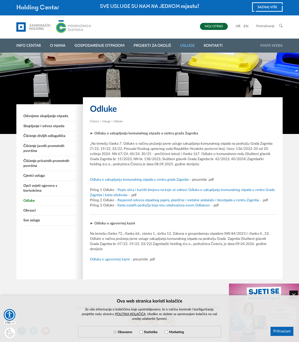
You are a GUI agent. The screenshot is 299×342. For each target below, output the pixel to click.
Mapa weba (271, 45)
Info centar (28, 45)
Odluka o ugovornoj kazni (110, 259)
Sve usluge (31, 220)
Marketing (176, 332)
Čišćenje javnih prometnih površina (43, 148)
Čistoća (94, 121)
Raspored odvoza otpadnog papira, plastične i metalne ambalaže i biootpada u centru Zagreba (188, 200)
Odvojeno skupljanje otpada (45, 116)
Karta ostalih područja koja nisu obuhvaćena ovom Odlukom (163, 205)
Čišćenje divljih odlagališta (44, 136)
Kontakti (213, 45)
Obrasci (29, 210)
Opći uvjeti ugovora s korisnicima (40, 188)
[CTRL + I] (9, 315)
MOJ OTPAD (214, 26)
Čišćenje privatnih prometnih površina (46, 163)
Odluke (29, 200)
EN (246, 26)
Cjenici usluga (34, 175)
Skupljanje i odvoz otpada (43, 126)
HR (238, 26)
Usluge (187, 45)
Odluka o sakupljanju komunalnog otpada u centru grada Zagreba (139, 179)
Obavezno (125, 332)
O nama (57, 45)
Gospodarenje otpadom (100, 45)
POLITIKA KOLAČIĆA (130, 314)
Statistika (150, 332)
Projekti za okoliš (152, 45)
